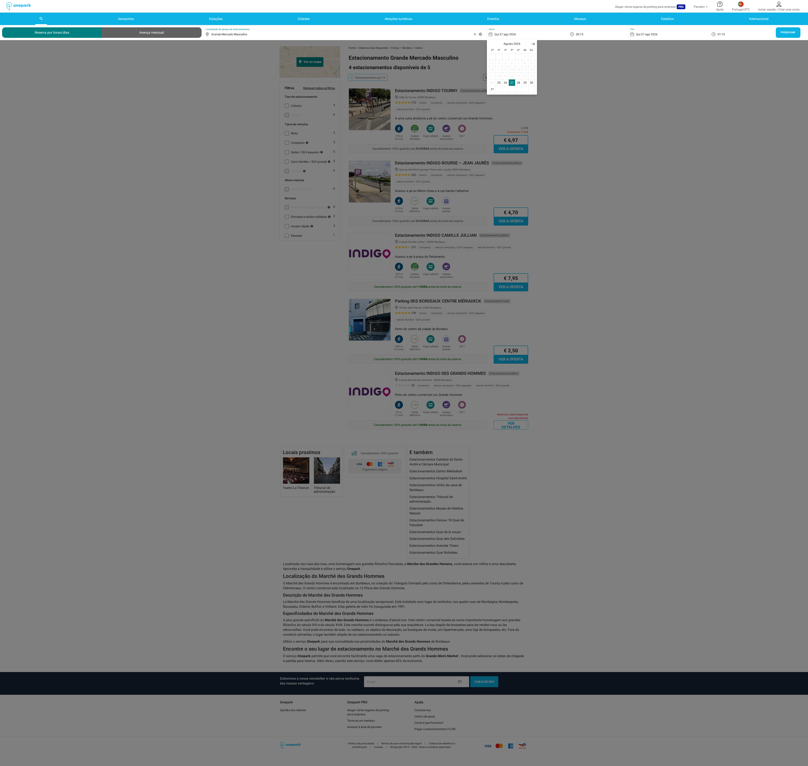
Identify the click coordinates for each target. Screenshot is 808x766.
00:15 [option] (579, 34)
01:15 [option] (721, 34)
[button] (533, 43)
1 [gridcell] (525, 56)
